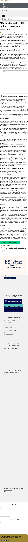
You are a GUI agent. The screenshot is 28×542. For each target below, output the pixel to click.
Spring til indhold (4, 0)
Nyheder (8, 245)
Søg (3, 16)
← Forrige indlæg (13, 248)
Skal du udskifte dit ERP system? (10, 242)
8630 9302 (14, 327)
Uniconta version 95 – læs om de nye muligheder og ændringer (13, 371)
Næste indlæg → (22, 248)
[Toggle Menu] (8, 14)
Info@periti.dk (12, 330)
